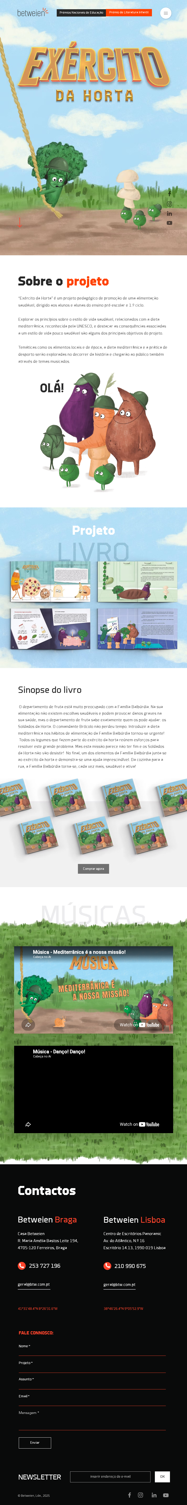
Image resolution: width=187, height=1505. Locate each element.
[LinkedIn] (154, 1495)
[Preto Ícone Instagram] (169, 204)
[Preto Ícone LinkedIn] (169, 213)
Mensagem (28, 1412)
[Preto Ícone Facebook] (169, 193)
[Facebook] (129, 1495)
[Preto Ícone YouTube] (169, 223)
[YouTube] (165, 1495)
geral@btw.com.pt (119, 1285)
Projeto (24, 1363)
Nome (23, 1346)
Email (23, 1396)
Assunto (25, 1379)
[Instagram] (140, 1495)
